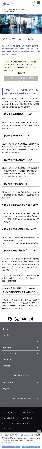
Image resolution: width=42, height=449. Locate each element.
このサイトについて (28, 413)
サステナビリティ (9, 353)
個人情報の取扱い (28, 418)
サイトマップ (8, 413)
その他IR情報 (21, 9)
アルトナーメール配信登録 (21, 398)
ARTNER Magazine (21, 375)
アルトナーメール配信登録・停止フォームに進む (21, 79)
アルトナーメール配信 (8, 11)
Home (4, 9)
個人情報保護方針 (9, 418)
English (6, 388)
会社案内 (6, 335)
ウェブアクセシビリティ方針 (12, 423)
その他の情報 (8, 382)
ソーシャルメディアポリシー (12, 428)
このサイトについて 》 (7, 442)
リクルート (7, 359)
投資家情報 (12, 9)
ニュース (6, 341)
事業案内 (6, 366)
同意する (22, 73)
